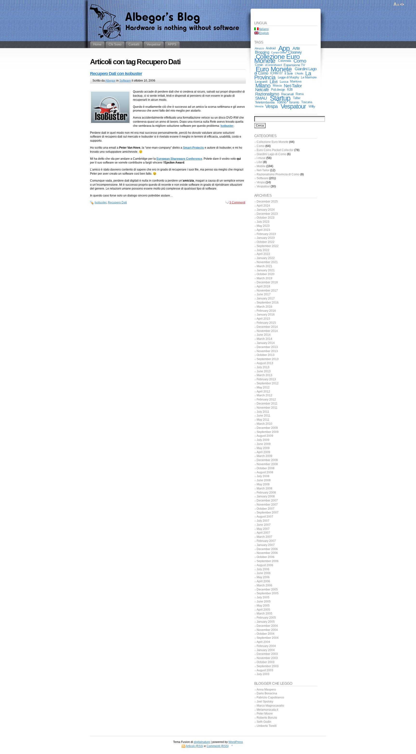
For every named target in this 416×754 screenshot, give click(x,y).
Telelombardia (265, 102)
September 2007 (268, 512)
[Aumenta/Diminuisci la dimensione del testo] (396, 4)
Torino (281, 102)
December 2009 (267, 428)
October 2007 (265, 508)
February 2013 (266, 379)
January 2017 (266, 298)
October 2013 (265, 355)
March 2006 (264, 585)
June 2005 (264, 601)
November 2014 (267, 331)
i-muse (261, 158)
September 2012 (268, 383)
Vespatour (293, 106)
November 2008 (267, 464)
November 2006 (267, 553)
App (284, 48)
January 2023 (266, 238)
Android (270, 48)
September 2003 (268, 666)
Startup (280, 98)
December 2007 (267, 500)
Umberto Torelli (267, 726)
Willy (312, 106)
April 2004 (263, 642)
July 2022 (263, 250)
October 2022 (265, 242)
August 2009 (265, 435)
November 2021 (267, 262)
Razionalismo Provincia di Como (278, 174)
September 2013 (268, 359)
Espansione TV (294, 65)
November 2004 (267, 630)
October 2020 (265, 274)
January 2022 (266, 258)
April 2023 (263, 230)
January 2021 (266, 270)
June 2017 (264, 294)
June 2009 (264, 444)
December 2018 (267, 282)
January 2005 (266, 621)
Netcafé (262, 89)
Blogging (262, 52)
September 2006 (268, 561)
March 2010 (264, 423)
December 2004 (267, 625)
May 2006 (263, 577)
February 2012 (266, 399)
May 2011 (263, 419)
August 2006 (265, 565)
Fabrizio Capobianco (270, 697)
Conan (259, 65)
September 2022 (268, 246)
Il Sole (289, 73)
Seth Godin (264, 721)
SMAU (261, 98)
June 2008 (264, 480)
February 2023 (266, 234)
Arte (296, 48)
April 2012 (263, 391)
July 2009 (263, 440)
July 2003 (263, 674)
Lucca (284, 81)
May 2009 (263, 448)
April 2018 (263, 286)
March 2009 (264, 456)
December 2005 (267, 589)
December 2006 (267, 549)
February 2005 (266, 617)
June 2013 (264, 371)
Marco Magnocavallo (270, 705)
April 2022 (263, 254)
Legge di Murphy (288, 77)
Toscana (306, 102)
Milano (262, 85)
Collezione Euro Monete (277, 58)
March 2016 (264, 306)
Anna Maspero (266, 689)
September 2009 (268, 432)
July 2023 (263, 221)
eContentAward (273, 64)
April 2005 (263, 609)
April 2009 (263, 452)
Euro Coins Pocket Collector (275, 150)
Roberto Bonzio (267, 717)
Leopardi (261, 81)
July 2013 (263, 367)
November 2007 (267, 504)
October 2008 (265, 468)
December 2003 (267, 654)
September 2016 (268, 302)
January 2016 (266, 314)
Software (125, 80)
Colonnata (284, 61)
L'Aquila (299, 73)
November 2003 (267, 658)
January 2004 (266, 650)
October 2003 (265, 662)
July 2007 (263, 520)
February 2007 (266, 541)
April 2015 (263, 318)
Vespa (271, 106)
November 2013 (267, 351)
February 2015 (266, 322)
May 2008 (263, 484)
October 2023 (265, 217)
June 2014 (264, 334)
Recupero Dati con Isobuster (116, 73)
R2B (289, 89)
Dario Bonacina (267, 693)
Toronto (294, 102)
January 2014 (266, 343)
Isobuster (100, 202)
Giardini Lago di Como (271, 154)
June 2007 (264, 524)
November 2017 (267, 290)
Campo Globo (278, 52)
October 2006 (265, 557)
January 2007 (266, 545)
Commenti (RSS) (218, 746)
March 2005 (264, 613)
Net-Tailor (293, 85)
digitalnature (202, 742)
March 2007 (264, 537)
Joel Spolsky (265, 701)
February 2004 (266, 646)
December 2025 (267, 201)
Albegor (110, 80)
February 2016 (266, 310)
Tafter (296, 98)
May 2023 (263, 226)
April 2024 (263, 205)
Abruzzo (259, 48)
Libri (273, 81)
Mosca (277, 85)
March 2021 (264, 266)
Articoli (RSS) (194, 746)
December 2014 (267, 327)
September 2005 (268, 593)
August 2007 (265, 516)
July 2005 (263, 597)
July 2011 (263, 411)
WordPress (235, 742)
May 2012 (263, 387)
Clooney (295, 52)
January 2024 (266, 209)
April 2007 (263, 532)
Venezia (259, 106)
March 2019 (264, 278)
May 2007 (263, 529)
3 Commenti (237, 202)
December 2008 (267, 460)
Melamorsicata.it (267, 709)
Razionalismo (267, 93)
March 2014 (264, 339)
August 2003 (265, 670)
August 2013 (265, 363)
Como (299, 61)
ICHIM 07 (276, 73)
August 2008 (265, 472)
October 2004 (265, 633)
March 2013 (264, 375)
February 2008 (266, 492)
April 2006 (263, 581)
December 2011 (267, 403)
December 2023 (267, 213)
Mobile (261, 166)
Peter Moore (265, 713)
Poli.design (278, 89)
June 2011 (263, 415)
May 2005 (263, 605)
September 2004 (268, 638)
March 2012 (264, 395)
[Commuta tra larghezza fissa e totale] (402, 4)
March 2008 (264, 488)
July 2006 (263, 569)
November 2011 (267, 407)
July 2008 (263, 476)
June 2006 (264, 573)
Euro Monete (274, 69)
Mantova (295, 81)
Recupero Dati (117, 202)
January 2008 (266, 496)
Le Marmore (308, 77)
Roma (299, 94)
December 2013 (267, 347)
